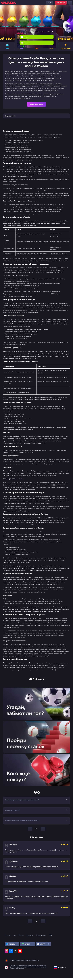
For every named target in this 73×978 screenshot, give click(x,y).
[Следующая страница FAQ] (43, 829)
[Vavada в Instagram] (6, 951)
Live (14, 935)
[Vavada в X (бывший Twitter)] (15, 951)
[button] (70, 23)
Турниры (30, 935)
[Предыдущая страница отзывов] (30, 921)
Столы (21, 935)
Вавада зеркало (36, 104)
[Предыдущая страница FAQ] (30, 829)
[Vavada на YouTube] (20, 951)
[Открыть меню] (70, 3)
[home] (8, 3)
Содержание (41, 935)
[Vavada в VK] (11, 951)
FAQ (50, 935)
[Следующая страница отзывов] (43, 921)
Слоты (7, 935)
